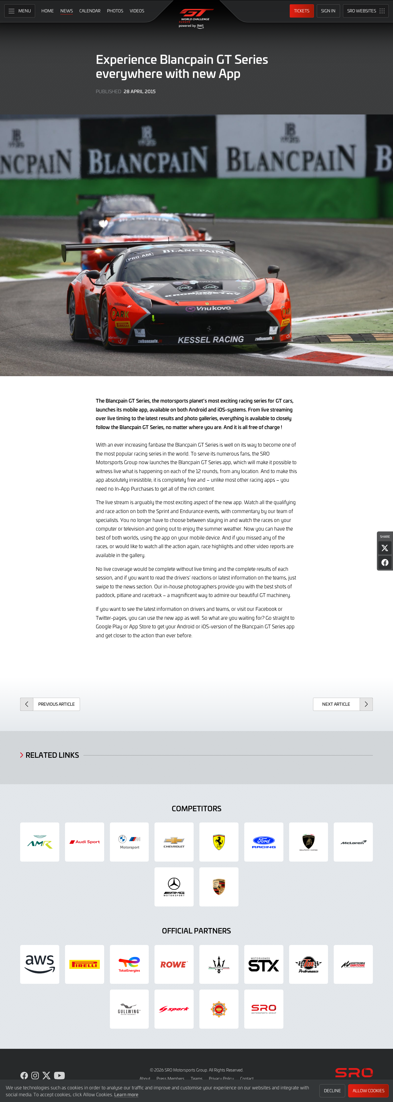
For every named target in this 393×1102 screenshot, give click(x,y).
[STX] (263, 964)
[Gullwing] (129, 1009)
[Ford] (263, 842)
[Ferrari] (219, 842)
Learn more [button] (126, 1094)
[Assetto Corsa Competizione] (353, 964)
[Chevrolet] (174, 842)
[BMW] (129, 842)
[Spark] (174, 1009)
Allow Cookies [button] (368, 1090)
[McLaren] (353, 842)
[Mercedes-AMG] (174, 886)
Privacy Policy (221, 1078)
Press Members (170, 1078)
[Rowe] (174, 964)
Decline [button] (332, 1090)
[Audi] (84, 842)
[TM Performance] (308, 964)
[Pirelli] (84, 964)
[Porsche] (219, 886)
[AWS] (39, 964)
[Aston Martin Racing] (39, 842)
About (145, 1078)
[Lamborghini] (308, 842)
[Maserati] (219, 964)
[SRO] (263, 1009)
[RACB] (219, 1009)
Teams (197, 1078)
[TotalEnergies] (129, 964)
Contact (246, 1078)
